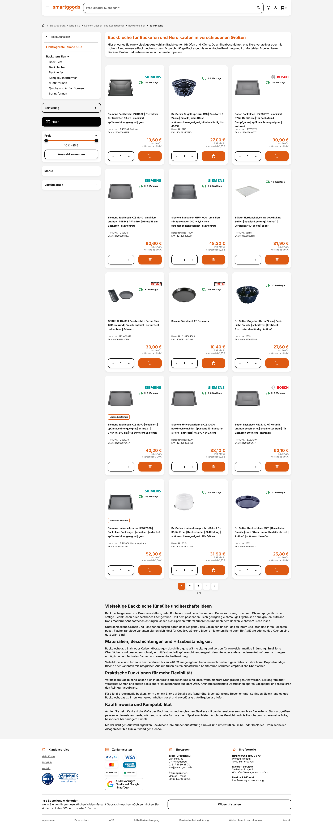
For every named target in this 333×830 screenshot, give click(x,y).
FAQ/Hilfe (47, 762)
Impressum (48, 820)
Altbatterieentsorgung (146, 820)
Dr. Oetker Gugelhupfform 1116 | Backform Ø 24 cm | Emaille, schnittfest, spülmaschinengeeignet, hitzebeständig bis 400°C (197, 120)
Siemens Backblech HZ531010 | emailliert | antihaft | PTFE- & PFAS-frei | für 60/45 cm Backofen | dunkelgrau (133, 221)
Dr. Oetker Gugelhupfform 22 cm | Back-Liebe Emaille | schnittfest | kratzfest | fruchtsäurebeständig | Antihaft (258, 325)
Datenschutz (81, 820)
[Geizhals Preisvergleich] (68, 779)
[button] (71, 135)
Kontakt (46, 768)
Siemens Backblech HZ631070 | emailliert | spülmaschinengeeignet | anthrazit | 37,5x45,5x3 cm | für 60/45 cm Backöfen (133, 428)
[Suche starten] (259, 8)
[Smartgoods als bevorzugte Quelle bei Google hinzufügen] (124, 784)
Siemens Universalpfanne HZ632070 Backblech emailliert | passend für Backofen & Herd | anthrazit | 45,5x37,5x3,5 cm (197, 428)
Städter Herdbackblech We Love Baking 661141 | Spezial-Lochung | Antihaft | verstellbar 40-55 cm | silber (258, 221)
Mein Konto (48, 756)
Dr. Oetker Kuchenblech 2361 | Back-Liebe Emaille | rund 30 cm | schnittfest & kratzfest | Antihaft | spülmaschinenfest (262, 532)
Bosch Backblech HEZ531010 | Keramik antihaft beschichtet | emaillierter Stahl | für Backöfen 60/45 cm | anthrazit (260, 428)
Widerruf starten (229, 804)
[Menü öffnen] (48, 8)
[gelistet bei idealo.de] (48, 779)
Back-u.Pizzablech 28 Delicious (190, 321)
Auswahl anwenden (71, 154)
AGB (111, 820)
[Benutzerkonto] (275, 8)
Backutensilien (56, 56)
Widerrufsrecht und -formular (246, 820)
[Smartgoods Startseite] (66, 7)
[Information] (268, 8)
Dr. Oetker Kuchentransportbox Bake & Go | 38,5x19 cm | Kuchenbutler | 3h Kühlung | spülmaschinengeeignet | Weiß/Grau (197, 532)
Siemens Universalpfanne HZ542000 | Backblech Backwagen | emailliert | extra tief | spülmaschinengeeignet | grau (134, 532)
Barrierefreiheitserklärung (194, 820)
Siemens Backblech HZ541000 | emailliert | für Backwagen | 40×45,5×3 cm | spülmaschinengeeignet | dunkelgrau (196, 221)
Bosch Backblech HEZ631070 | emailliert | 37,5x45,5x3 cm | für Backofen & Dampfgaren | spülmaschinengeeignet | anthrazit (259, 120)
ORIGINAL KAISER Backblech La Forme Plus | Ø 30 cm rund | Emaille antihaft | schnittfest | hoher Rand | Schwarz (134, 325)
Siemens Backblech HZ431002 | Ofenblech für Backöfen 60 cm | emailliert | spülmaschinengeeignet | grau (133, 118)
